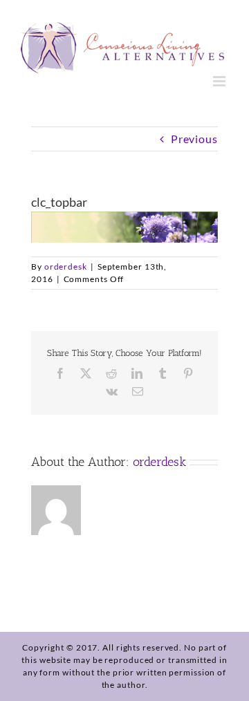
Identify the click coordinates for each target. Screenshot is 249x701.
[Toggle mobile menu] (220, 81)
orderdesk (65, 266)
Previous (194, 138)
